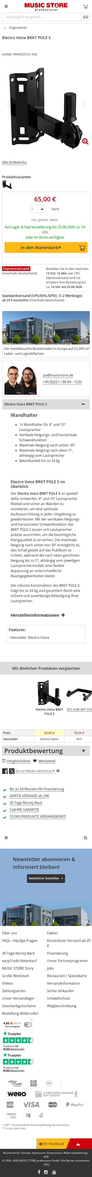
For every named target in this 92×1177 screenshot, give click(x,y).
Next (83, 104)
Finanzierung (57, 953)
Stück (55, 208)
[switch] (28, 1024)
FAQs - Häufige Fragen (19, 940)
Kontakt (26, 1153)
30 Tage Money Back (18, 953)
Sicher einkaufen (60, 990)
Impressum (39, 1153)
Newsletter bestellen (44, 878)
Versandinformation (63, 983)
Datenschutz (54, 1153)
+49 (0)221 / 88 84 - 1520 (62, 381)
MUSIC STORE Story (17, 968)
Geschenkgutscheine (19, 1005)
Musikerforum (11, 1153)
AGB (46, 1157)
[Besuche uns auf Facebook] (39, 1172)
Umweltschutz (58, 998)
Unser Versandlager (18, 998)
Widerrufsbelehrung (76, 1153)
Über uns (9, 933)
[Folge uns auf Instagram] (46, 1172)
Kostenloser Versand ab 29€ (69, 943)
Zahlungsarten (14, 990)
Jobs (50, 968)
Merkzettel (47, 761)
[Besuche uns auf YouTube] (54, 1172)
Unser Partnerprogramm (67, 960)
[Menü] (31, 1020)
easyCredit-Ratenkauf (19, 960)
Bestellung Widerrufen (20, 1013)
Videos (7, 983)
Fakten (52, 933)
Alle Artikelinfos (14, 162)
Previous (8, 104)
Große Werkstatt (15, 975)
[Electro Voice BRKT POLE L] (7, 185)
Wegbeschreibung (61, 1005)
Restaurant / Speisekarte (67, 975)
